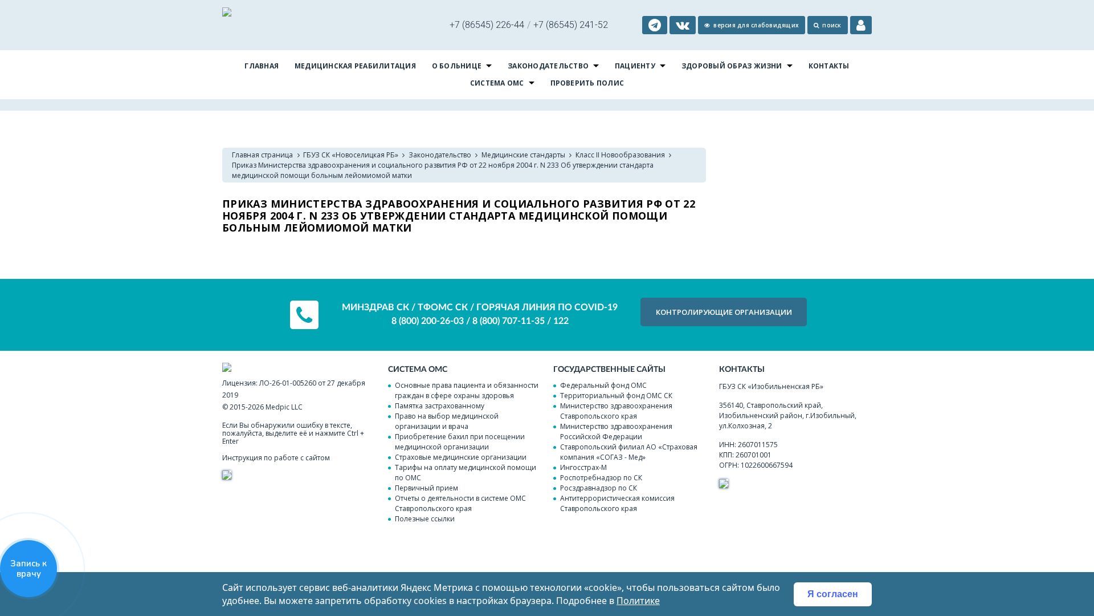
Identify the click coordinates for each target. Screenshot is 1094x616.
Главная (261, 66)
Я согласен (832, 594)
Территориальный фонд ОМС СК (616, 395)
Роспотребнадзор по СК (601, 478)
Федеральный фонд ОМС (603, 385)
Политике (638, 600)
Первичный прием (426, 488)
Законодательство (548, 66)
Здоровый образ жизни (731, 66)
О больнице (456, 66)
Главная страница (262, 155)
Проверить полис (587, 83)
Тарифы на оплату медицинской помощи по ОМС (465, 473)
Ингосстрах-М (583, 467)
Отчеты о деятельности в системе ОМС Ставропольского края (460, 503)
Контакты (829, 66)
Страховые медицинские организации (460, 457)
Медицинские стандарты (523, 155)
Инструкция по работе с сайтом (276, 458)
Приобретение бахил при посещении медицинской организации (460, 442)
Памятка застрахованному (439, 406)
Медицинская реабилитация (355, 66)
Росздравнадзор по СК (598, 488)
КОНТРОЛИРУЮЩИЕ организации (724, 312)
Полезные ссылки (425, 519)
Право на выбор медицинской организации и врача (447, 421)
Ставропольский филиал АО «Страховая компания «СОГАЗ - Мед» (628, 452)
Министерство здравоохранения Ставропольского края (616, 411)
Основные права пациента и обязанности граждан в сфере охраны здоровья (466, 390)
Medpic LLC (284, 407)
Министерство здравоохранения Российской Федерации (616, 431)
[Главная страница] (226, 13)
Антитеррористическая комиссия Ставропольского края (617, 503)
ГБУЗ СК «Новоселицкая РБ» (350, 155)
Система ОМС (497, 83)
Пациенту (635, 66)
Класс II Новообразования (620, 155)
